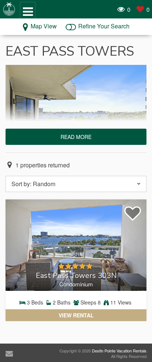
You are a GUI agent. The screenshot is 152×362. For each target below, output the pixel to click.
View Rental (76, 315)
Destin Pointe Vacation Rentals (119, 351)
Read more (76, 136)
